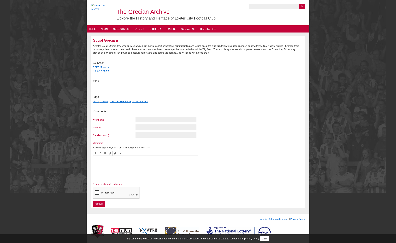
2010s (96, 101)
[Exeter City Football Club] (97, 233)
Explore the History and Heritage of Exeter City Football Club (165, 18)
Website (97, 127)
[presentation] (96, 153)
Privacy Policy (297, 219)
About (104, 29)
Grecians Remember (120, 101)
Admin (263, 219)
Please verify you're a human (107, 184)
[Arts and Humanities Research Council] (182, 233)
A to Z (139, 29)
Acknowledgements (278, 219)
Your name (98, 119)
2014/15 (104, 101)
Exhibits (154, 29)
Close (264, 238)
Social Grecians (140, 101)
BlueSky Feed (208, 29)
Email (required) (101, 135)
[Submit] (302, 6)
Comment (98, 143)
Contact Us (188, 29)
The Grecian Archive (143, 12)
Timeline (171, 29)
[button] (95, 153)
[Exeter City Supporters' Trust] (121, 233)
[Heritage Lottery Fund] (238, 233)
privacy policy (251, 238)
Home (92, 29)
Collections (121, 29)
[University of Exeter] (148, 233)
